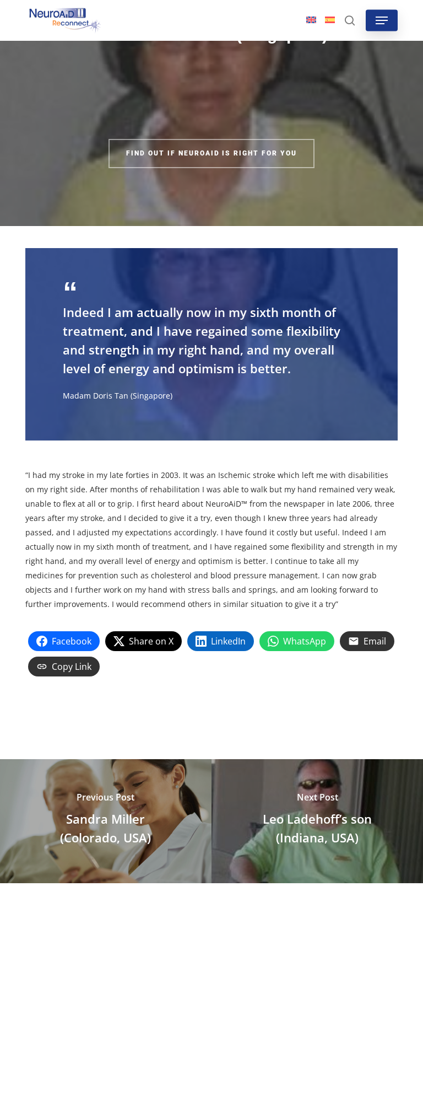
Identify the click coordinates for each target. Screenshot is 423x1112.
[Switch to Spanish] (330, 20)
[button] (382, 20)
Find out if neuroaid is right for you (211, 153)
